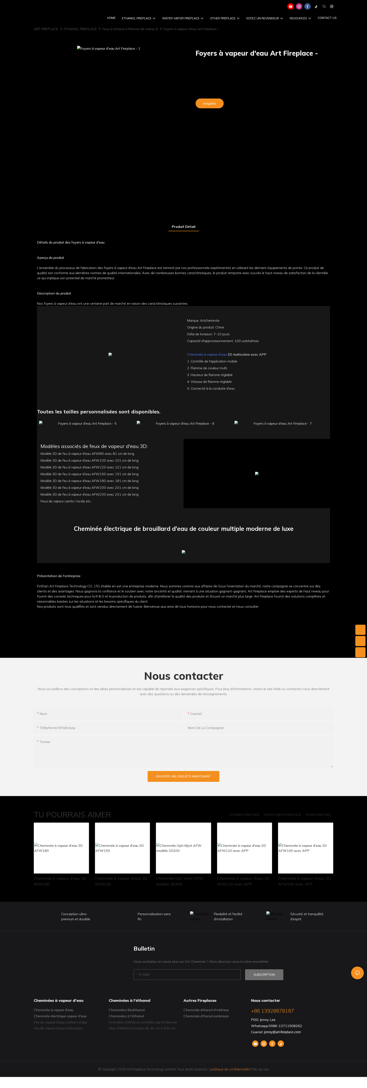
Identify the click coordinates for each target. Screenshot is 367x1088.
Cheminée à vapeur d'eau (207, 354)
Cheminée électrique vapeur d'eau (60, 1016)
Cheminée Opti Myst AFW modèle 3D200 (179, 881)
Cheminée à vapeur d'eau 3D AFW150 (121, 881)
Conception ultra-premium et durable (75, 916)
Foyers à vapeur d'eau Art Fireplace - (191, 29)
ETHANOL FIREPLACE (80, 29)
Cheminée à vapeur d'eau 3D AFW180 (60, 881)
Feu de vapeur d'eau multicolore (58, 1028)
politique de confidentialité (230, 1069)
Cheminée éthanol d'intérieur (206, 1010)
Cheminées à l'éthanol (126, 1016)
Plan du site (259, 1069)
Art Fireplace (46, 29)
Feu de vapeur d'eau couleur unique (60, 1022)
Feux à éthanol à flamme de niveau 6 (130, 29)
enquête (209, 103)
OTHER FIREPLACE (318, 815)
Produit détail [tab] (183, 226)
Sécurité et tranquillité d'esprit (306, 916)
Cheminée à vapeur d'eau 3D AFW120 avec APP (243, 881)
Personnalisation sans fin (154, 916)
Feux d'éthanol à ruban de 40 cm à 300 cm (142, 1028)
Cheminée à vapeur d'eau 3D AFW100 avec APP (304, 881)
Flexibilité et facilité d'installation (228, 916)
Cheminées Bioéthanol (127, 1010)
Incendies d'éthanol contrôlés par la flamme (143, 1022)
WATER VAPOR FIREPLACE (282, 815)
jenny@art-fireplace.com (282, 1032)
